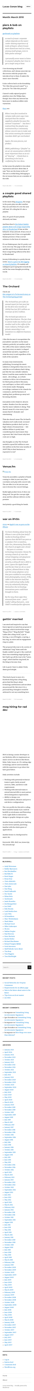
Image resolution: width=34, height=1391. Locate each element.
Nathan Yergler (9, 931)
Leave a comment (19, 611)
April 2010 (8, 1257)
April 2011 (8, 1232)
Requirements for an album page (16, 988)
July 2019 (7, 1120)
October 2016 (9, 1135)
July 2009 (7, 1280)
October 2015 (9, 1150)
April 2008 (8, 1317)
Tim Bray (7, 951)
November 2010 (10, 1242)
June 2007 (8, 1340)
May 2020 (8, 1097)
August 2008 (9, 1307)
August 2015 (8, 1155)
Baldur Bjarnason (10, 869)
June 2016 (7, 1145)
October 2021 (9, 1070)
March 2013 (8, 1175)
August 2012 (8, 1192)
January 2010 (9, 1265)
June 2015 (7, 1160)
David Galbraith (10, 891)
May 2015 (7, 1162)
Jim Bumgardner (10, 904)
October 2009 (9, 1272)
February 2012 (9, 1207)
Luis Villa (7, 914)
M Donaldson (9, 916)
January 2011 (8, 1237)
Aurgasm (19, 202)
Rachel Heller (9, 939)
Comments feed (10, 1365)
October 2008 (9, 1302)
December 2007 (10, 1325)
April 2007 (8, 1345)
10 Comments (18, 699)
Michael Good (9, 924)
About (5, 1380)
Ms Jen (6, 929)
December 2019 (9, 1107)
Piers (4, 108)
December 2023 (10, 1057)
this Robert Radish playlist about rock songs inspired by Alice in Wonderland (16, 226)
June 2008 (8, 1312)
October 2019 (9, 1112)
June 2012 (7, 1197)
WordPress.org (9, 1367)
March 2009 (8, 1290)
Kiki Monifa (8, 909)
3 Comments (18, 185)
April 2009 (8, 1287)
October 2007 (9, 1330)
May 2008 (8, 1315)
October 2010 (9, 1245)
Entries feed (8, 1362)
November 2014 (9, 1167)
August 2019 (8, 1117)
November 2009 (10, 1270)
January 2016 (9, 1147)
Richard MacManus (11, 941)
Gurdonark (8, 899)
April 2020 (8, 1100)
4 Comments (18, 459)
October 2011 (8, 1217)
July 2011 (7, 1225)
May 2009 (8, 1285)
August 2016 (8, 1140)
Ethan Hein (8, 896)
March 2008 (8, 1320)
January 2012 (9, 1210)
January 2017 (9, 1127)
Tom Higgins (9, 954)
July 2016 (7, 1142)
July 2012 (7, 1195)
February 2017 (9, 1125)
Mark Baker (8, 921)
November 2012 (9, 1185)
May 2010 (7, 1255)
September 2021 (10, 1072)
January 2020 (9, 1105)
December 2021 (9, 1065)
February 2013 (9, 1177)
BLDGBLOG (8, 874)
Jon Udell (7, 906)
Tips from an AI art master (14, 995)
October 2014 (9, 1170)
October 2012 (9, 1187)
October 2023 (9, 1060)
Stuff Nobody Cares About (13, 949)
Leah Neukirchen (10, 911)
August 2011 (8, 1222)
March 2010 (8, 1260)
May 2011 (7, 1230)
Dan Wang (8, 889)
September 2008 (10, 1305)
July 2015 (7, 1157)
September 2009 (10, 1275)
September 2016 (10, 1137)
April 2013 (8, 1172)
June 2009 (8, 1282)
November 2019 (9, 1110)
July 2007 (7, 1337)
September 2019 (10, 1115)
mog (15, 852)
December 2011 (9, 1212)
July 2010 (7, 1250)
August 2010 (8, 1247)
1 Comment (17, 511)
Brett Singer (8, 876)
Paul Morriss (9, 934)
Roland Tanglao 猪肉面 (12, 944)
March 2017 (8, 1122)
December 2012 (9, 1182)
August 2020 (9, 1090)
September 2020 (10, 1087)
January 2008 (9, 1322)
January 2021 (9, 1077)
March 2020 (8, 1102)
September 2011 (10, 1220)
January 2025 (9, 1050)
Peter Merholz (9, 936)
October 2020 (9, 1085)
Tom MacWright (10, 956)
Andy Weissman (10, 866)
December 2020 (10, 1080)
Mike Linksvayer (10, 926)
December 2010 (9, 1240)
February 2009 (9, 1292)
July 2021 (7, 1075)
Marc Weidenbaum (11, 919)
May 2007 (8, 1342)
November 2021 (9, 1067)
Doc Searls (8, 894)
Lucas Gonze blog (12, 6)
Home (5, 1376)
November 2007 (10, 1327)
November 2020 (10, 1082)
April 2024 (8, 1052)
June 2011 (7, 1227)
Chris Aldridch (9, 881)
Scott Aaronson (10, 946)
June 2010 (7, 1252)
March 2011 (8, 1235)
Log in (6, 1360)
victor (5, 524)
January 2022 (9, 1062)
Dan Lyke (7, 886)
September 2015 (10, 1152)
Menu (28, 6)
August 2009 (9, 1277)
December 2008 (10, 1297)
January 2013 (9, 1180)
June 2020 (8, 1095)
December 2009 (10, 1267)
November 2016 (9, 1132)
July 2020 (7, 1092)
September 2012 (10, 1190)
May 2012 (7, 1200)
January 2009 (9, 1295)
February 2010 (9, 1262)
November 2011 (9, 1215)
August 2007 (9, 1335)
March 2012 (8, 1205)
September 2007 (10, 1332)
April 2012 (8, 1202)
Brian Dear (8, 879)
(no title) (7, 998)
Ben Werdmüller (10, 871)
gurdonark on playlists (11, 33)
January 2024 (9, 1055)
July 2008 (7, 1310)
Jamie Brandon (9, 901)
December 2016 (9, 1130)
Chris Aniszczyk (10, 884)
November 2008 (10, 1300)
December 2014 (9, 1165)
